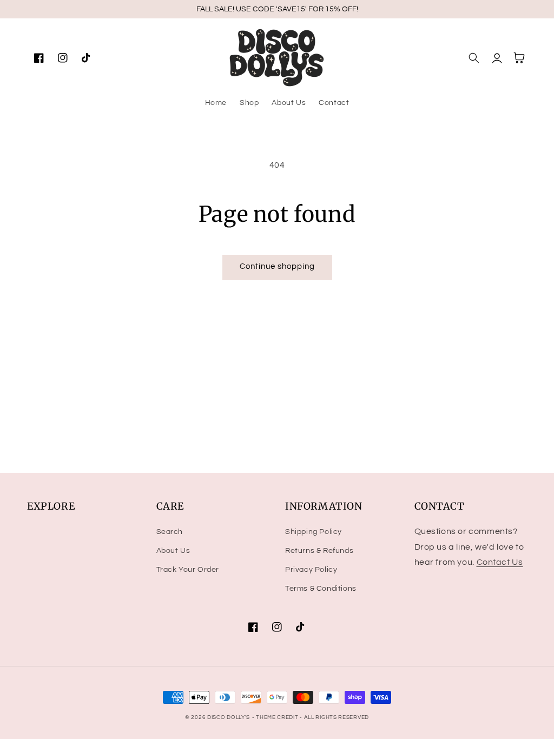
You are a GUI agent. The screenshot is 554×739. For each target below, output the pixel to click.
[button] (474, 58)
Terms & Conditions (321, 588)
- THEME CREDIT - (278, 717)
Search (169, 532)
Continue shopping (277, 266)
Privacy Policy (311, 569)
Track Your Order (188, 569)
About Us (173, 551)
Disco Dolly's (228, 717)
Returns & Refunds (319, 551)
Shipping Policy (313, 532)
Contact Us (500, 562)
